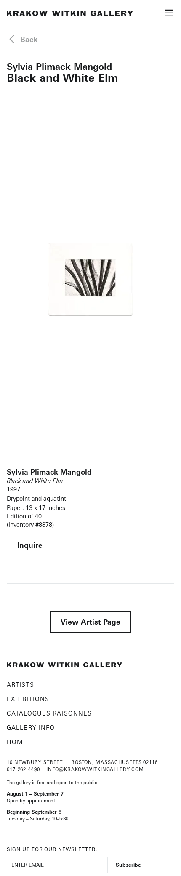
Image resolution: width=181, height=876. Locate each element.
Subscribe (128, 865)
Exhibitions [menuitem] (28, 698)
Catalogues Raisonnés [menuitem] (49, 713)
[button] (169, 15)
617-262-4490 (23, 769)
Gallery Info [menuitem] (31, 727)
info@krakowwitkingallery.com (95, 769)
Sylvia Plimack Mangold (59, 66)
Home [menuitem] (17, 741)
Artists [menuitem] (20, 684)
